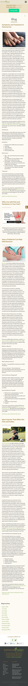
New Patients (5, 672)
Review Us (20, 643)
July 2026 (4, 609)
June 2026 (4, 611)
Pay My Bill (14, 10)
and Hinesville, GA (21, 585)
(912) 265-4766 (11, 5)
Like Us (7, 643)
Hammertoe (5, 48)
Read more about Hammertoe (9, 196)
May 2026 (4, 613)
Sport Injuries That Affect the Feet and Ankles (13, 420)
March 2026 (5, 617)
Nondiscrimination (16, 684)
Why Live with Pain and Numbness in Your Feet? (11, 203)
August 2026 (5, 606)
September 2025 (6, 629)
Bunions (4, 263)
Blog (14, 19)
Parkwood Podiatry (14, 124)
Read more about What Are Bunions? (11, 414)
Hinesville (5, 669)
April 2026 (4, 615)
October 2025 (5, 627)
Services (4, 671)
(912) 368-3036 (11, 7)
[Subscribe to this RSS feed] (25, 15)
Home (4, 664)
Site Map (10, 684)
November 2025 (6, 625)
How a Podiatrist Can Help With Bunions (12, 240)
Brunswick (19, 189)
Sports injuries (5, 443)
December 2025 (6, 623)
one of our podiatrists (11, 528)
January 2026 (5, 621)
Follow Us (13, 643)
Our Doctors (5, 665)
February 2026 (5, 619)
